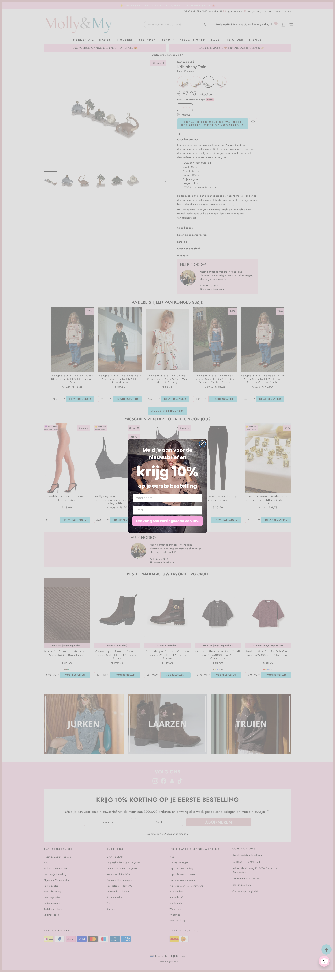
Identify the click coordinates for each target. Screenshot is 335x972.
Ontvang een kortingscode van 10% (167, 521)
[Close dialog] (202, 444)
